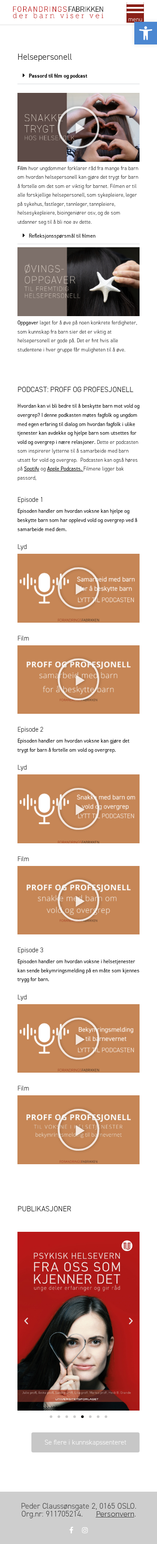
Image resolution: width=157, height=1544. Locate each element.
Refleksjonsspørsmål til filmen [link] (62, 235)
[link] (145, 33)
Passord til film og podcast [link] (58, 75)
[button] (78, 75)
